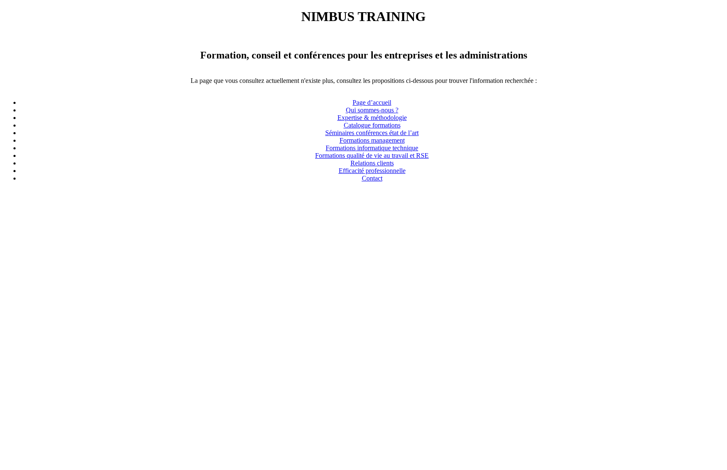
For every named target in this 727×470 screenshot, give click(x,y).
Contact (372, 178)
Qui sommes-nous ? (372, 110)
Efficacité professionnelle (372, 170)
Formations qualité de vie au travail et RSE (372, 155)
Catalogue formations (372, 125)
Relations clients (372, 163)
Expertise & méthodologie (372, 117)
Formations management (372, 140)
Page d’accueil (372, 102)
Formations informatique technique (372, 147)
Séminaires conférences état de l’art (372, 132)
